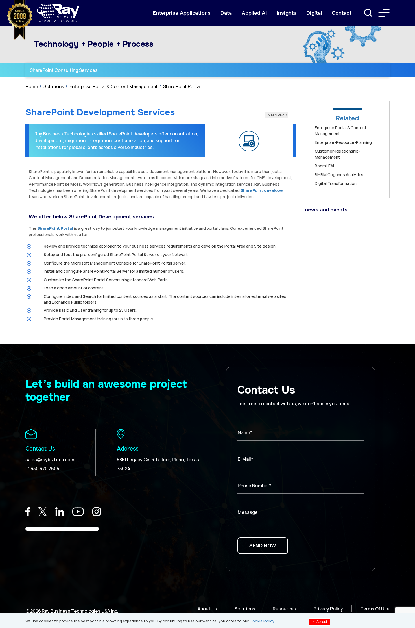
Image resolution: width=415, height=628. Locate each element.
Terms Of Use (375, 609)
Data (226, 13)
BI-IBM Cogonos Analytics (339, 174)
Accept (319, 622)
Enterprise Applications (182, 13)
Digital (314, 13)
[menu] (384, 13)
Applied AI (254, 13)
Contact (341, 13)
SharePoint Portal (182, 86)
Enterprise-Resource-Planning (343, 142)
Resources (284, 609)
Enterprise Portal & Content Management (113, 86)
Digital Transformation (336, 183)
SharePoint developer (262, 190)
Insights (286, 13)
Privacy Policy (328, 609)
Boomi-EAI (324, 165)
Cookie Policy (262, 620)
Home (31, 86)
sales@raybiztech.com (49, 459)
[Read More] (27, 511)
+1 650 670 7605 (42, 468)
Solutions (53, 86)
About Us (207, 609)
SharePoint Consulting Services (64, 70)
